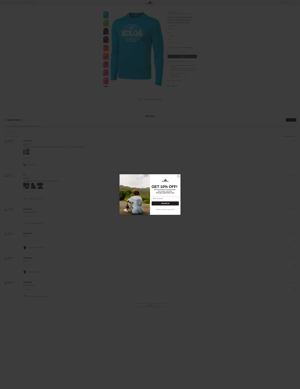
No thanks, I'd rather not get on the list (165, 209)
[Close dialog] (178, 176)
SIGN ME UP (165, 203)
